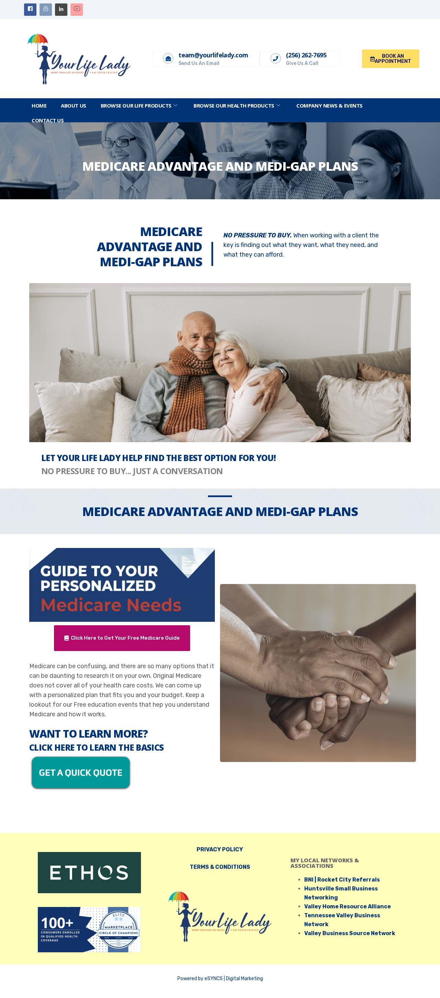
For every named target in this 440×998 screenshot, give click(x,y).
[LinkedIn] (61, 9)
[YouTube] (76, 9)
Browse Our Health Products (234, 105)
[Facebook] (30, 9)
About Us (73, 105)
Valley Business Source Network (349, 933)
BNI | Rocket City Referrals (342, 879)
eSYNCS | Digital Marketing (234, 979)
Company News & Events (329, 105)
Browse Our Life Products (136, 105)
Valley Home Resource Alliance (347, 906)
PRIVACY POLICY (220, 849)
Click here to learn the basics (96, 747)
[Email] (46, 9)
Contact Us (48, 120)
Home (39, 105)
